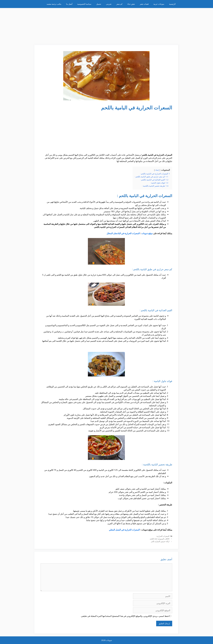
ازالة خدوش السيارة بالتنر (160, 541)
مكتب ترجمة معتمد (54, 4)
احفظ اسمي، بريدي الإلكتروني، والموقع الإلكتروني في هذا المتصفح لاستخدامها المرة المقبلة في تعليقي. (125, 616)
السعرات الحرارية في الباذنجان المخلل (123, 233)
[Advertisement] (106, 25)
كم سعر (119, 4)
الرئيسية (172, 4)
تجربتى (108, 4)
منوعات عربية (158, 4)
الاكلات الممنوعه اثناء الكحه (159, 539)
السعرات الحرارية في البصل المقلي (124, 529)
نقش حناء (131, 4)
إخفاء (157, 170)
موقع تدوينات (147, 233)
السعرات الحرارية (163, 536)
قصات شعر (144, 4)
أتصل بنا (69, 4)
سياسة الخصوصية (84, 4)
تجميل (98, 4)
